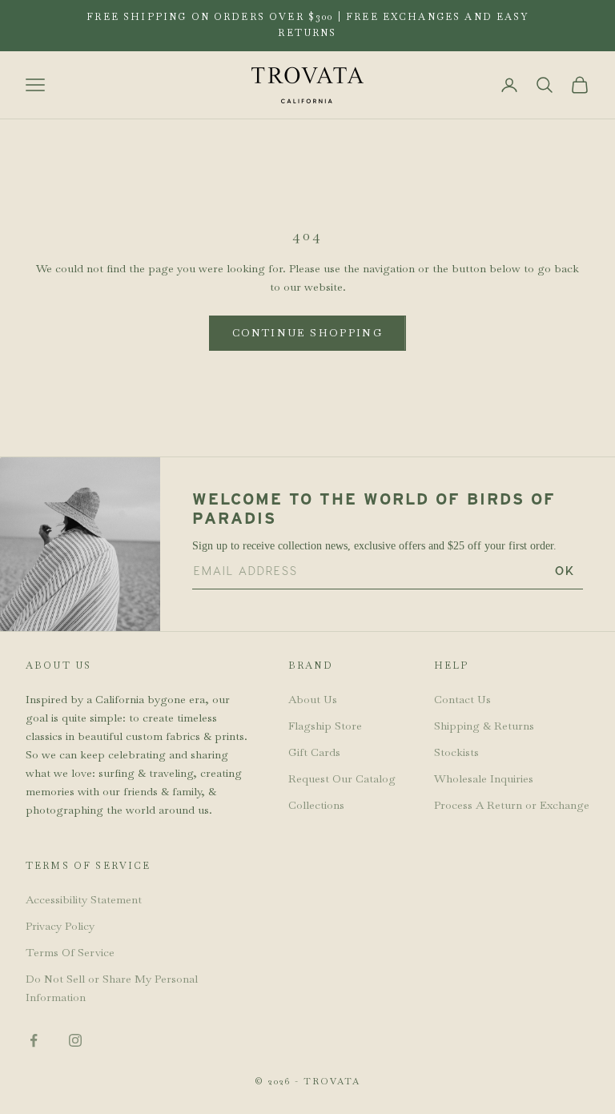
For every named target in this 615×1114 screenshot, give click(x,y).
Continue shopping (307, 333)
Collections (316, 805)
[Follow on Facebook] (34, 1040)
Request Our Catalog (342, 778)
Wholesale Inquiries (483, 778)
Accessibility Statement (84, 899)
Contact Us (462, 699)
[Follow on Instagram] (75, 1040)
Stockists (456, 752)
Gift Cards (314, 752)
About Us (312, 699)
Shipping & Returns (484, 725)
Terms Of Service (70, 952)
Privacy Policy (60, 926)
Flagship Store (325, 725)
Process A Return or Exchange (511, 805)
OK (565, 570)
